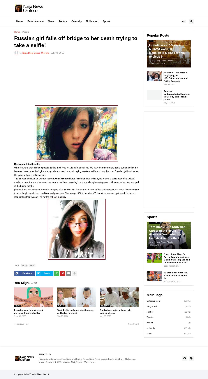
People (25, 32)
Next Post (132, 324)
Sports (106, 21)
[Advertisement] (76, 80)
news (169, 333)
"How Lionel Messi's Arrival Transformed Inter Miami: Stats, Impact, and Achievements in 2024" (177, 258)
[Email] (68, 273)
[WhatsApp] (56, 273)
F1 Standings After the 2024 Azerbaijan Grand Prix (175, 275)
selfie (32, 265)
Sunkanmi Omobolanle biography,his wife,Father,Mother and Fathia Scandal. (176, 76)
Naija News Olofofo (41, 374)
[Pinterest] (62, 273)
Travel (169, 322)
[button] (183, 21)
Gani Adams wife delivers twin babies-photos (115, 311)
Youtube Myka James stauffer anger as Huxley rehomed (75, 311)
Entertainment (35, 21)
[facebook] (184, 358)
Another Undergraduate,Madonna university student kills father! (177, 95)
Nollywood (92, 21)
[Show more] (74, 273)
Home (19, 21)
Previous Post (22, 324)
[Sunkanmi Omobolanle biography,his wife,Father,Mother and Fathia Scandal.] (154, 76)
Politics (63, 21)
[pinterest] (191, 358)
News (51, 21)
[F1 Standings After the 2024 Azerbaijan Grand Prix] (154, 276)
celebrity (169, 328)
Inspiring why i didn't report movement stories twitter (28, 311)
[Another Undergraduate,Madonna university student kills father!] (154, 95)
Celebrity (76, 21)
